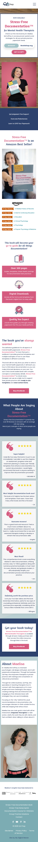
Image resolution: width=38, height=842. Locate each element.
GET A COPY (19, 52)
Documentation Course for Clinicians (19, 811)
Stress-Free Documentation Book (19, 805)
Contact (19, 817)
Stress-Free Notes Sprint (19, 808)
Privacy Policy (21, 831)
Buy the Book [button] (19, 391)
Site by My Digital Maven (19, 838)
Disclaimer (9, 831)
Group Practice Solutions (19, 814)
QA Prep (5, 675)
